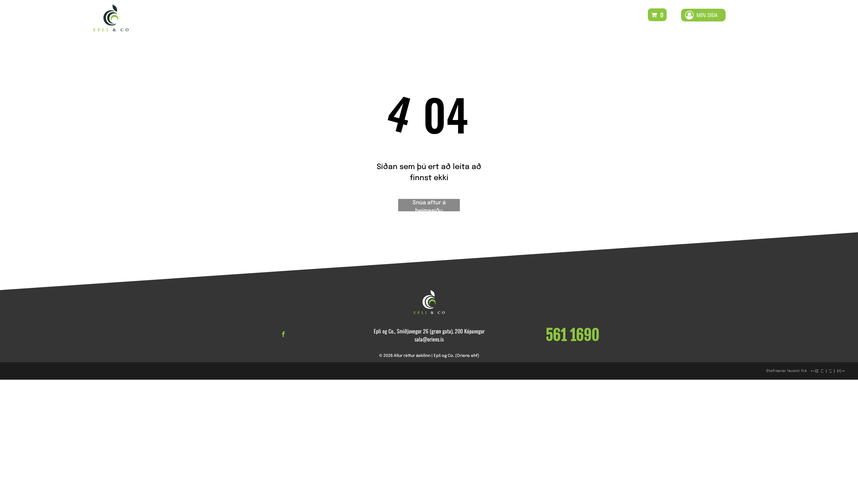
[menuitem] (339, 18)
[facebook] (283, 335)
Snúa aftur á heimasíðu (429, 205)
